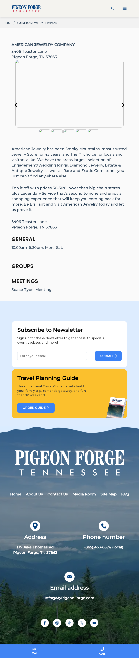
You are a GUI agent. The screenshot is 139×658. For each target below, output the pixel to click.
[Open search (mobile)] (112, 8)
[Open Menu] (122, 8)
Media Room (84, 494)
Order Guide (34, 408)
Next (123, 104)
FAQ (125, 494)
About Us (34, 494)
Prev (16, 104)
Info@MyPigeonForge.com (69, 598)
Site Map (109, 494)
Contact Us (57, 494)
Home (15, 494)
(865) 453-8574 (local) (103, 547)
